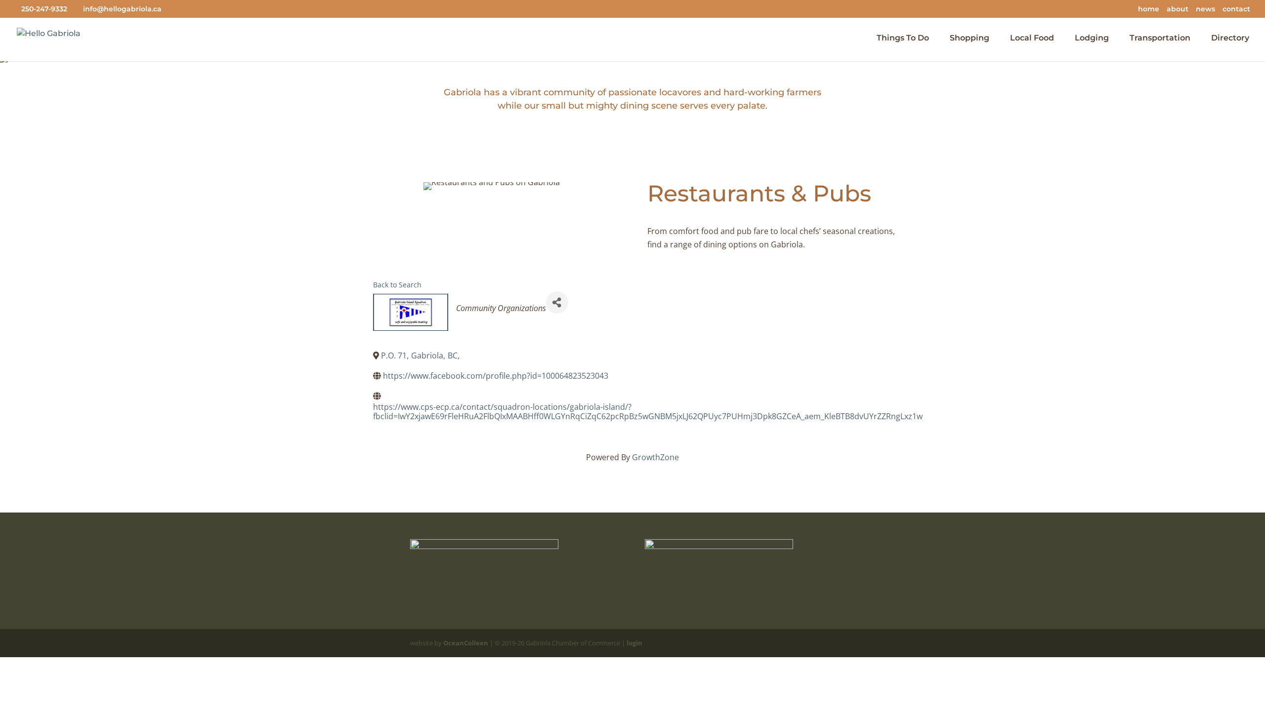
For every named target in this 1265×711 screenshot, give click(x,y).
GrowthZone (655, 457)
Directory (1230, 38)
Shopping (969, 38)
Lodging (1092, 38)
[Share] (557, 302)
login (634, 642)
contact (1236, 9)
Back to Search (397, 284)
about (1177, 9)
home (1148, 9)
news (1205, 9)
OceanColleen (465, 642)
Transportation (1160, 38)
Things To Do (903, 38)
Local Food (1032, 38)
